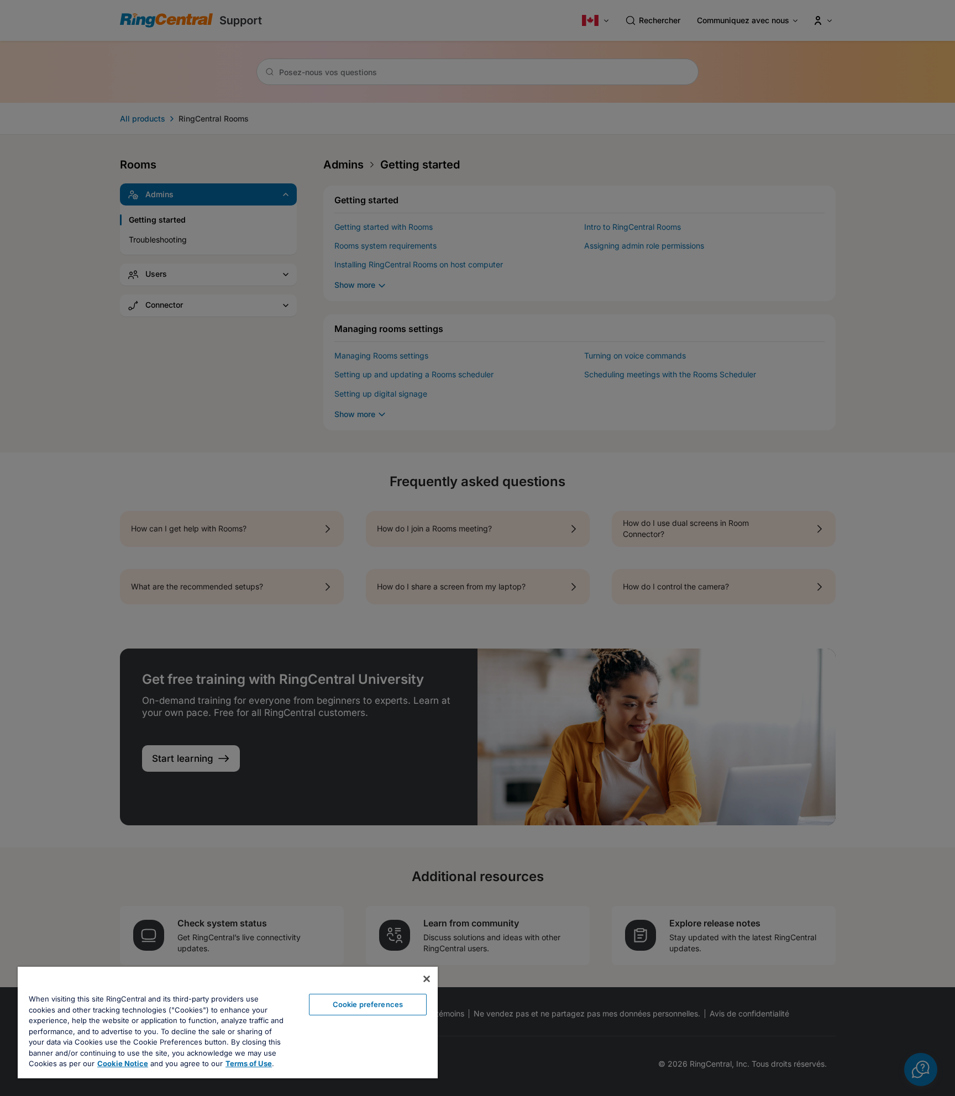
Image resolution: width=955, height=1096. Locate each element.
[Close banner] (426, 979)
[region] (228, 1022)
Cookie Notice (122, 1063)
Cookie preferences (368, 1004)
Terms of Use (248, 1063)
